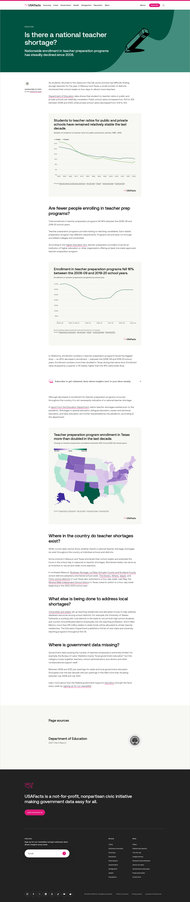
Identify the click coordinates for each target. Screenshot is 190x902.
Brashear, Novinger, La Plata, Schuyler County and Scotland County (103, 572)
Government (65, 5)
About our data (138, 865)
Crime (55, 5)
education (109, 682)
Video (134, 844)
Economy (47, 5)
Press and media (138, 873)
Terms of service (122, 894)
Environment (113, 861)
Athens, (115, 575)
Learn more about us (34, 812)
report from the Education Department (70, 407)
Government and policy (141, 869)
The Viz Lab (136, 852)
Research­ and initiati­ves (141, 861)
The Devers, (105, 575)
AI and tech (136, 877)
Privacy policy (137, 894)
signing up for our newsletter (77, 686)
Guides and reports (139, 848)
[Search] (163, 5)
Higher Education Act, (76, 244)
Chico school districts (59, 579)
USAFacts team (35, 91)
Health (76, 5)
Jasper (123, 575)
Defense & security (116, 848)
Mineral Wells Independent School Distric (69, 582)
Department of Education (61, 96)
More (107, 5)
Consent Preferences (153, 894)
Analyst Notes (137, 857)
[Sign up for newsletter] (64, 853)
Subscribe (154, 5)
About (142, 5)
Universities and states (60, 612)
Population (113, 877)
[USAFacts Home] (33, 5)
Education (98, 5)
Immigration (86, 5)
